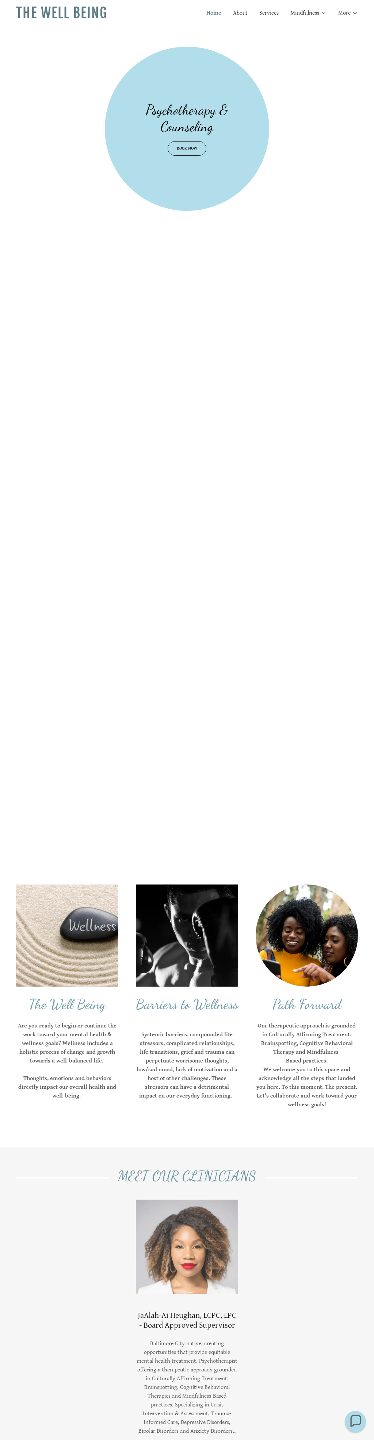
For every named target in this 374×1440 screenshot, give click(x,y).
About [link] (240, 12)
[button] (308, 13)
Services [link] (269, 12)
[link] (101, 16)
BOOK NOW (187, 148)
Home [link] (213, 12)
